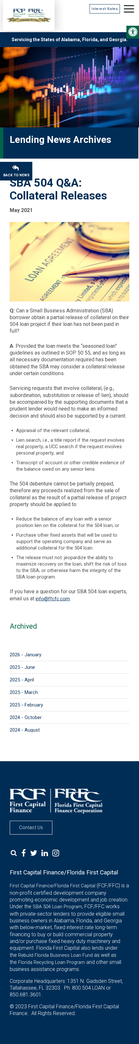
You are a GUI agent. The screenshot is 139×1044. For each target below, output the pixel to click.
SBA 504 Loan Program (57, 907)
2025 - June (22, 667)
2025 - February (26, 705)
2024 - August (25, 730)
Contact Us (31, 827)
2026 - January (25, 655)
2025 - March (24, 692)
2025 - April (22, 680)
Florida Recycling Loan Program (51, 962)
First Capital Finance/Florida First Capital (52, 886)
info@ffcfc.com (53, 599)
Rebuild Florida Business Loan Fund (55, 955)
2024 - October (26, 717)
